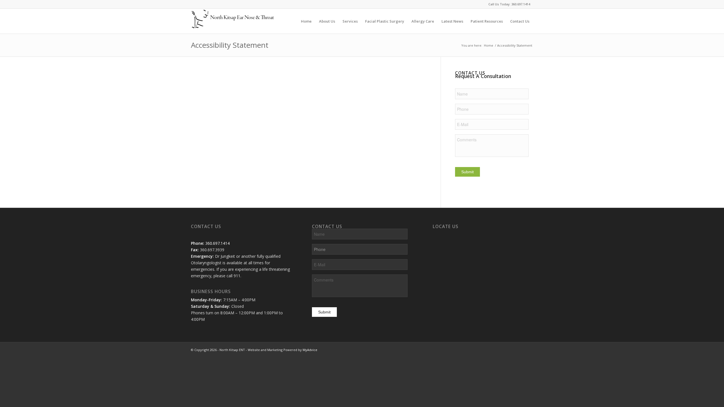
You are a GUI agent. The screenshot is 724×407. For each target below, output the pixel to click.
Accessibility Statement (229, 45)
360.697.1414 (520, 4)
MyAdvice (310, 350)
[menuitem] (306, 21)
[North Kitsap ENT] (233, 21)
